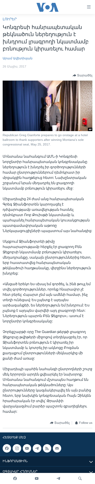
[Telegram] (58, 478)
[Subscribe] (57, 448)
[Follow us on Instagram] (17, 448)
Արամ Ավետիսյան (17, 58)
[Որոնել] (80, 478)
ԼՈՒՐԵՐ (10, 19)
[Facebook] (15, 478)
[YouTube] (36, 478)
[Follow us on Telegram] (37, 448)
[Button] (82, 75)
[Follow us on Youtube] (27, 448)
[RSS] (47, 448)
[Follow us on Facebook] (7, 448)
